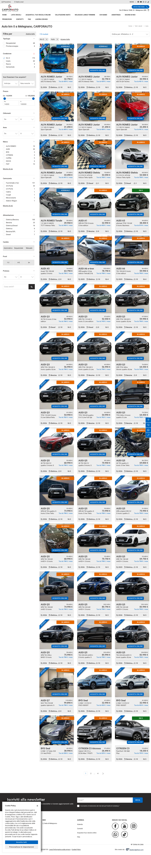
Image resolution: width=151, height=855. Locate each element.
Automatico (8, 248)
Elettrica (20, 229)
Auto (146, 26)
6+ (29, 263)
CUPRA (20, 158)
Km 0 (20, 58)
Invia (137, 800)
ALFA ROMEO (20, 146)
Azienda (80, 824)
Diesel (20, 235)
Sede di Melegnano (50, 823)
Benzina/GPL (20, 232)
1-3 (8, 263)
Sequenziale (18, 248)
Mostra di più (8, 169)
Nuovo (20, 64)
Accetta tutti (21, 842)
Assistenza (116, 15)
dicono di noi (130, 15)
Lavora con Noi (41, 19)
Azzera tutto (30, 34)
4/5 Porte (20, 186)
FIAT (20, 164)
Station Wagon (20, 201)
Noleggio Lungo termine (85, 15)
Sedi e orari (20, 2)
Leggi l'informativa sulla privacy (60, 849)
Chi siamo (103, 15)
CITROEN (20, 155)
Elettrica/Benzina (20, 220)
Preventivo (7, 2)
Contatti (20, 19)
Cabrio (20, 192)
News (132, 2)
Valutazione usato (62, 15)
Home (4, 15)
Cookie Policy (76, 849)
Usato (20, 61)
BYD (20, 152)
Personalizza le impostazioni (21, 847)
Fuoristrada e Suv (20, 183)
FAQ (29, 19)
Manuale (29, 248)
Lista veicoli (16, 15)
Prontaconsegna (20, 46)
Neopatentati (20, 43)
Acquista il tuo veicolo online (38, 15)
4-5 (18, 263)
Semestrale (20, 67)
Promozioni (7, 19)
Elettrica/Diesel (20, 226)
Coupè (20, 195)
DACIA (20, 161)
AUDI (20, 149)
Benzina (20, 223)
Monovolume (20, 198)
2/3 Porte (20, 189)
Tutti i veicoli (138, 26)
